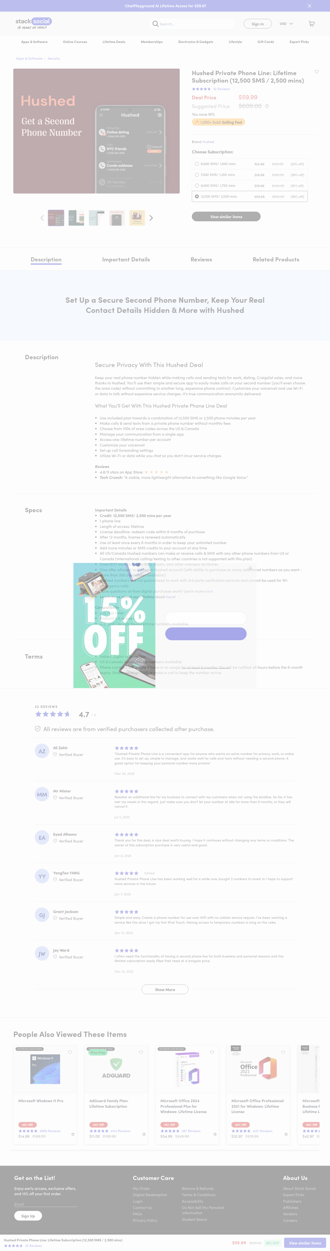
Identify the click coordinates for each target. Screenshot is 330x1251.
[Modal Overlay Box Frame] (165, 625)
